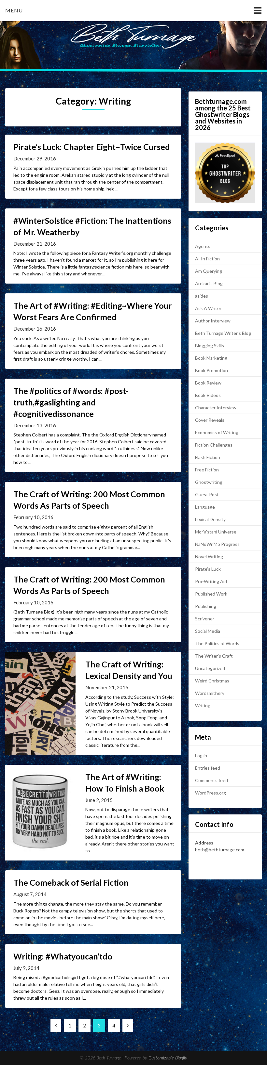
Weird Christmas (212, 680)
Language (205, 507)
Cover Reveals (209, 420)
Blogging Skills (209, 345)
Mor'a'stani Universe (215, 531)
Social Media (207, 631)
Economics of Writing (216, 432)
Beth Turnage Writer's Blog (223, 333)
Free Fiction (207, 469)
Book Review (208, 382)
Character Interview (215, 407)
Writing (202, 705)
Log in (201, 755)
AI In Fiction (207, 258)
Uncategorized (210, 668)
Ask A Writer (208, 308)
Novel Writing (209, 556)
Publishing (205, 606)
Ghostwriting (208, 482)
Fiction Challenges (213, 445)
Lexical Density (210, 519)
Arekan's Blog (209, 283)
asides (201, 296)
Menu (14, 10)
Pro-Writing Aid (211, 581)
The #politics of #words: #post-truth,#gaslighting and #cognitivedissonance (71, 402)
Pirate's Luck (208, 569)
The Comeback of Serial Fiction (71, 882)
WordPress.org (210, 792)
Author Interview (213, 320)
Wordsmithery (209, 693)
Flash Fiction (207, 457)
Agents (202, 246)
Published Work (211, 594)
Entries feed (207, 768)
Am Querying (208, 271)
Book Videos (208, 395)
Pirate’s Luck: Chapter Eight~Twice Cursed (91, 147)
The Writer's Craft (214, 656)
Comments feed (211, 780)
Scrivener (204, 618)
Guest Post (207, 494)
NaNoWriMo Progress (217, 544)
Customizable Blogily (167, 1058)
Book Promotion (211, 370)
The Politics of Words (217, 643)
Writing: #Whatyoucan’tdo (62, 956)
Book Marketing (211, 358)
